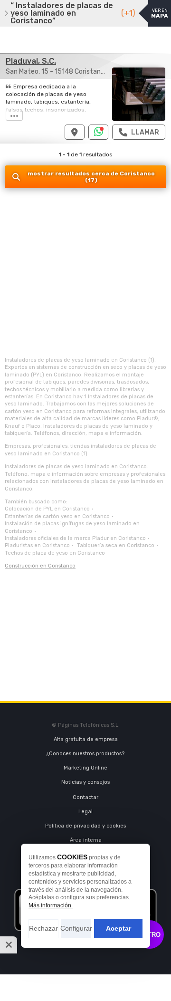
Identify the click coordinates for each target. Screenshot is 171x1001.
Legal (85, 811)
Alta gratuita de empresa (86, 739)
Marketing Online (85, 768)
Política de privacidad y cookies (85, 826)
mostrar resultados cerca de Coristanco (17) (91, 176)
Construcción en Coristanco (40, 566)
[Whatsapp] (98, 132)
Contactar (85, 797)
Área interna (86, 840)
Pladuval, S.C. (31, 61)
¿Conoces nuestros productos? (85, 754)
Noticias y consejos (85, 782)
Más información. (50, 905)
